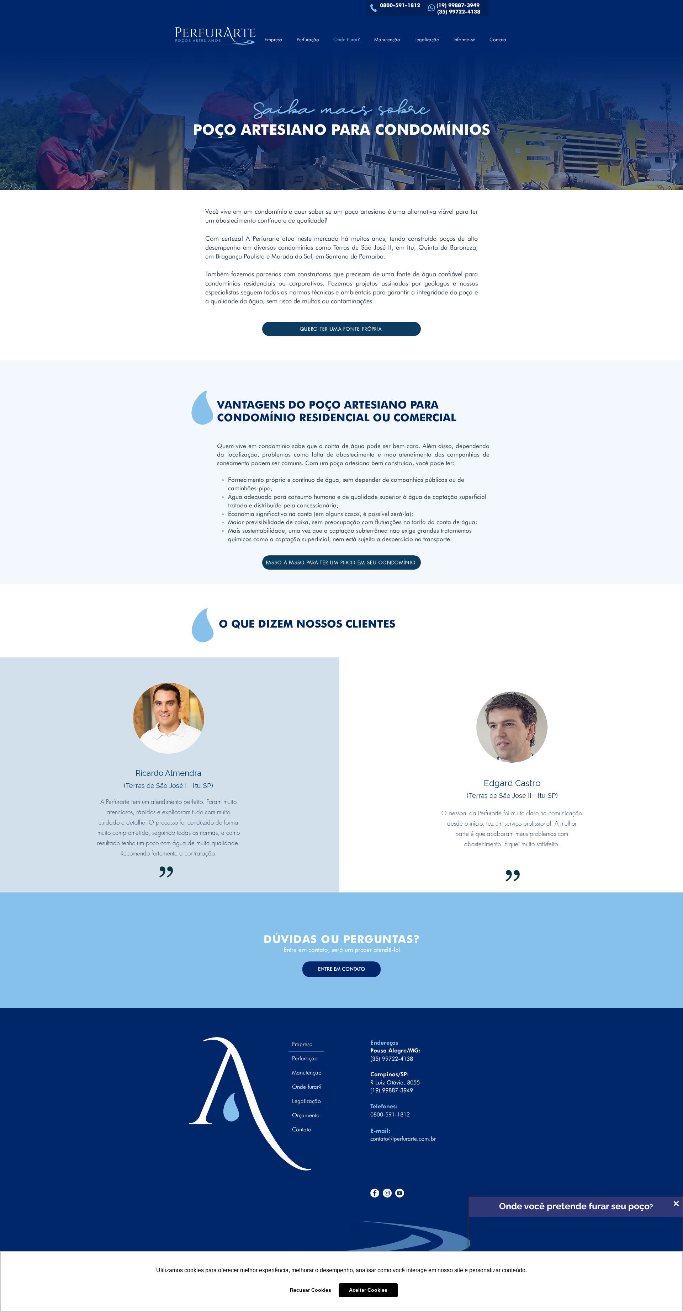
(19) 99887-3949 (459, 5)
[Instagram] (387, 1193)
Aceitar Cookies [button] (368, 1290)
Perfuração (305, 1058)
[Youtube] (399, 1193)
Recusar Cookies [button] (310, 1290)
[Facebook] (374, 1193)
